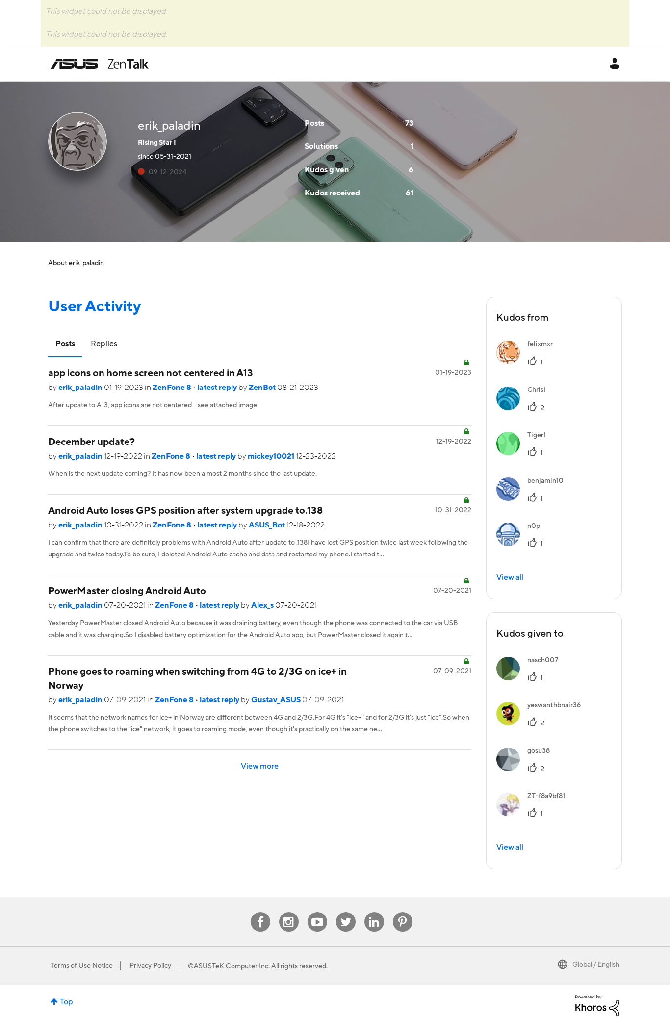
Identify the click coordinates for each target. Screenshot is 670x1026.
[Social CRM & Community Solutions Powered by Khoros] (597, 1005)
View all (509, 577)
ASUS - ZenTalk (100, 63)
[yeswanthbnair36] (542, 723)
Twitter (345, 912)
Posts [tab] (65, 344)
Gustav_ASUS (276, 700)
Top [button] (66, 1002)
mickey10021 (272, 456)
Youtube (317, 912)
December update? (91, 442)
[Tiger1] (524, 453)
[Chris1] (524, 408)
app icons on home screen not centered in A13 (150, 373)
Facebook (260, 912)
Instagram (288, 912)
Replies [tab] (104, 344)
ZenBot (263, 387)
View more (260, 766)
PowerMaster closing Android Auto (127, 591)
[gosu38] (526, 769)
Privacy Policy (150, 965)
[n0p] (521, 544)
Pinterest (403, 912)
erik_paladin (81, 387)
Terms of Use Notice (82, 965)
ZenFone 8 (173, 387)
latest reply (217, 387)
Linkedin (374, 912)
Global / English (595, 964)
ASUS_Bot (267, 525)
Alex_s (263, 605)
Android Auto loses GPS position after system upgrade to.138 (185, 510)
